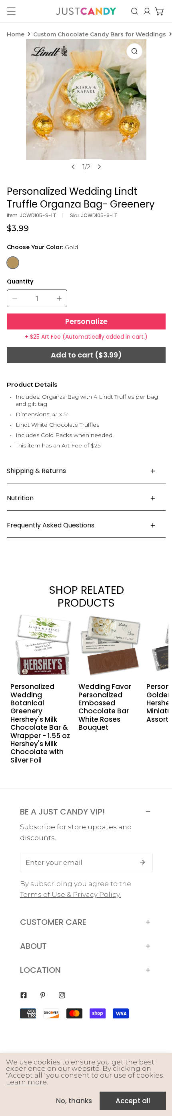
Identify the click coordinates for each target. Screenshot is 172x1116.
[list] (86, 110)
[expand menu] (11, 11)
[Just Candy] (86, 11)
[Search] (134, 11)
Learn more (26, 1082)
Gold (13, 263)
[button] (159, 11)
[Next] (99, 167)
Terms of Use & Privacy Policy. (70, 894)
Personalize (86, 321)
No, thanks (74, 1101)
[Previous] (73, 167)
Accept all (133, 1101)
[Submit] (142, 862)
